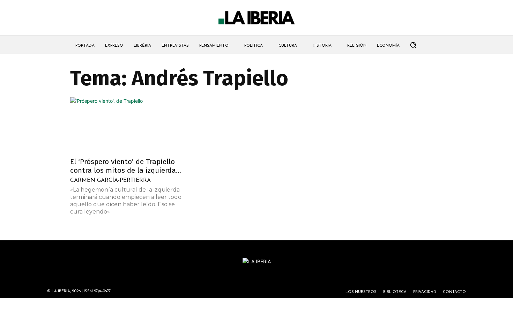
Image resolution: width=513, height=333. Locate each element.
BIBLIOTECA (395, 292)
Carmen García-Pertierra (110, 180)
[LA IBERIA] (256, 18)
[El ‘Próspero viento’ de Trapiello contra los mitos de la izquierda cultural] (126, 125)
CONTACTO (454, 292)
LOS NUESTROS (361, 292)
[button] (413, 45)
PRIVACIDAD (424, 292)
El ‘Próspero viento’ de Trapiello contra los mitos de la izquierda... (125, 166)
